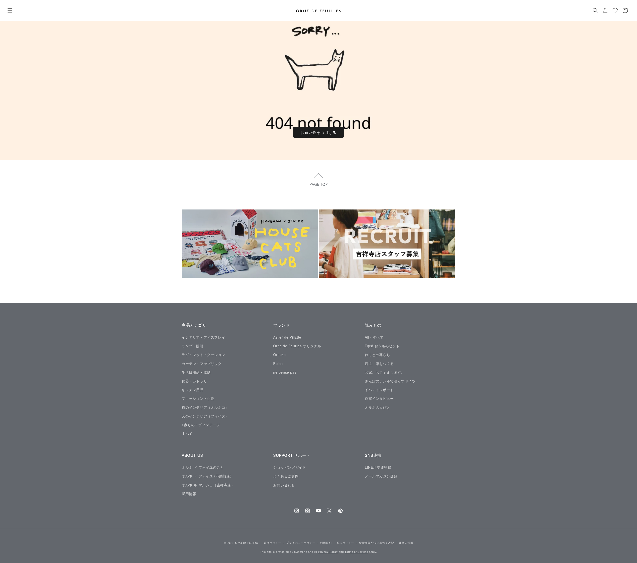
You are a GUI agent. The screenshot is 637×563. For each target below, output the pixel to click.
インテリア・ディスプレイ (203, 336)
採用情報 (189, 493)
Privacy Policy (328, 552)
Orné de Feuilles (246, 543)
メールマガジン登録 (381, 475)
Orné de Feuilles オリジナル (297, 345)
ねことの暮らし (377, 354)
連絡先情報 (406, 543)
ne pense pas (284, 371)
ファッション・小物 (198, 398)
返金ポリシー (272, 543)
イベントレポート (379, 389)
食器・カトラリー (196, 380)
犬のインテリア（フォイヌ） (205, 415)
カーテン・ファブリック (202, 363)
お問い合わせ (284, 484)
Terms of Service (356, 552)
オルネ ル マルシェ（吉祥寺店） (208, 484)
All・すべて (374, 336)
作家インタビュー (379, 398)
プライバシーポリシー (300, 543)
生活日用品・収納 (196, 371)
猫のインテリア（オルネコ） (205, 407)
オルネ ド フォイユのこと (203, 466)
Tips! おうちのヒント (382, 345)
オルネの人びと (377, 407)
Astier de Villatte (287, 336)
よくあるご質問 (286, 475)
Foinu (278, 363)
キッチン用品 (193, 389)
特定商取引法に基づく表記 (376, 543)
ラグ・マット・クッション (203, 354)
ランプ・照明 (193, 345)
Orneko (279, 354)
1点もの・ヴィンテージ (201, 424)
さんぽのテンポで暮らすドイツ (390, 380)
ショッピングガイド (289, 466)
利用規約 (326, 543)
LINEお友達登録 (378, 466)
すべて (187, 433)
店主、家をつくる (379, 363)
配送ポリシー (345, 543)
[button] (10, 10)
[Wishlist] (615, 10)
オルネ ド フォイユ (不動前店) (206, 475)
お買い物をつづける (318, 132)
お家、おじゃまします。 (385, 371)
